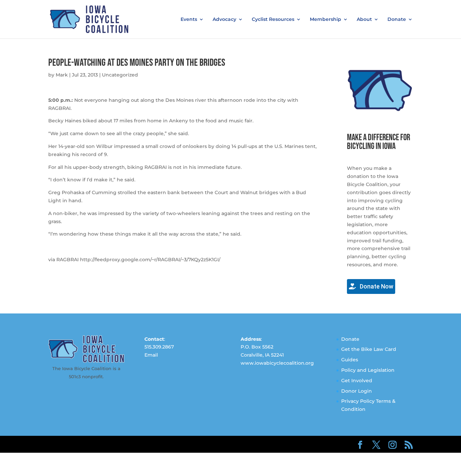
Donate (396, 19)
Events (189, 19)
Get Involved (356, 381)
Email (151, 355)
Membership (325, 19)
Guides (349, 360)
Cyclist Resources (273, 19)
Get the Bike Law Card (368, 349)
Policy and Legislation (368, 370)
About (364, 19)
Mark (62, 75)
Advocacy (224, 19)
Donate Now (375, 286)
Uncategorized (120, 75)
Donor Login (356, 391)
